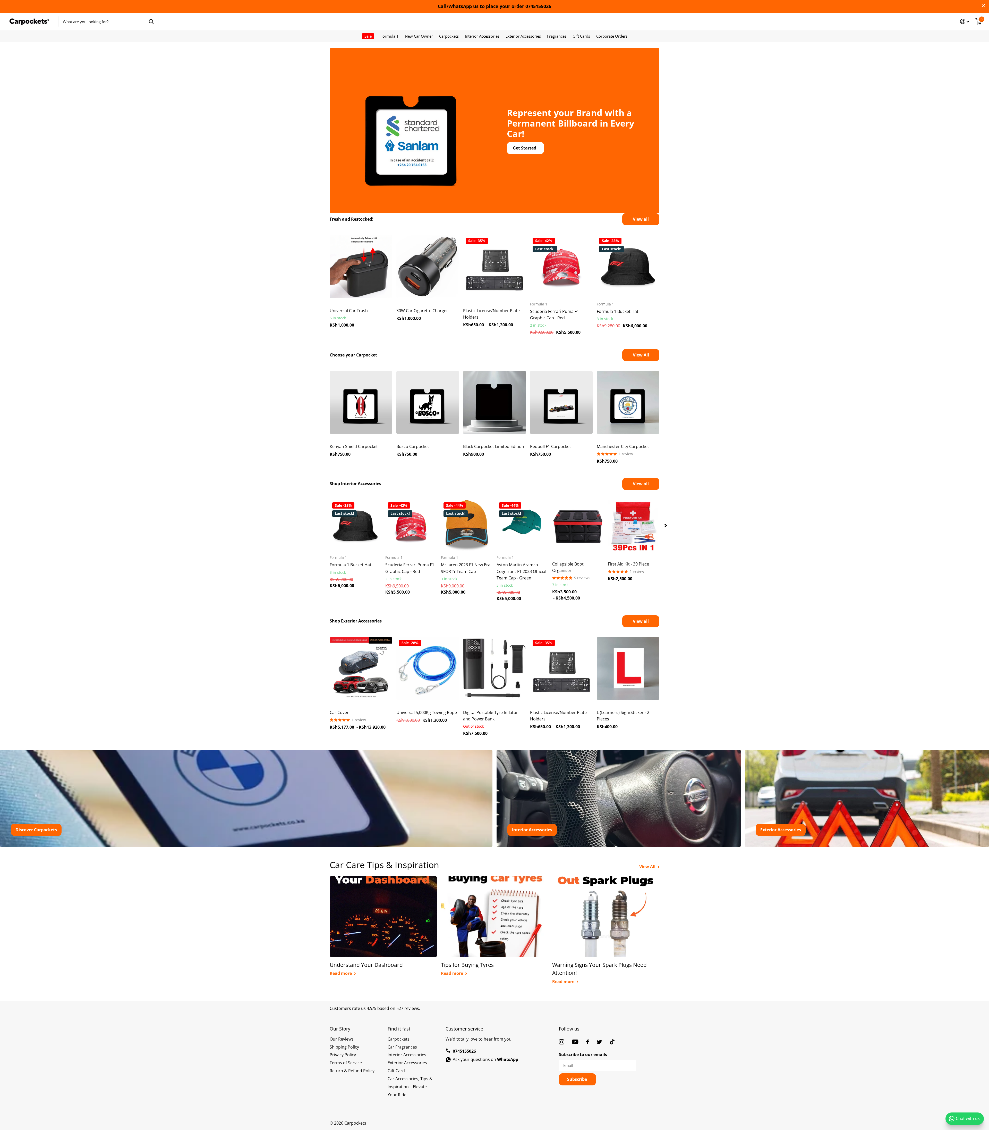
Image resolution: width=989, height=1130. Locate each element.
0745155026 (464, 1051)
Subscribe (577, 1079)
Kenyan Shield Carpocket (354, 446)
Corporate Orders (611, 36)
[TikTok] (612, 1041)
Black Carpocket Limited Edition (493, 446)
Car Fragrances (402, 1047)
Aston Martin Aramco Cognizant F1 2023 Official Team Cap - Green (521, 571)
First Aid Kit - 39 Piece (628, 564)
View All (641, 355)
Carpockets (449, 36)
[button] (665, 525)
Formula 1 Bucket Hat (617, 311)
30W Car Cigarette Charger (422, 310)
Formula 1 (389, 36)
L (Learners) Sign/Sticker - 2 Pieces (623, 716)
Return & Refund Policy (352, 1071)
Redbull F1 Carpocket (550, 446)
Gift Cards (581, 36)
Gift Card (396, 1071)
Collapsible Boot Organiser (568, 567)
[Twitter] (599, 1041)
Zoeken (151, 21)
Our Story (340, 1029)
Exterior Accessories (523, 36)
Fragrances (556, 36)
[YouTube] (575, 1041)
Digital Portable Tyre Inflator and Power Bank (490, 716)
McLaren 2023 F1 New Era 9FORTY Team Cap (465, 568)
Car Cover (339, 712)
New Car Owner (419, 36)
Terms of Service (346, 1063)
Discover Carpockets (36, 830)
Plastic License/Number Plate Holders (491, 314)
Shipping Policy (344, 1047)
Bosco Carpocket (412, 446)
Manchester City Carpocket (623, 446)
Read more (341, 973)
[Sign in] (964, 21)
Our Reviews (342, 1039)
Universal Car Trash (349, 310)
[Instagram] (561, 1041)
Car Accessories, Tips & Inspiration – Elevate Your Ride (410, 1087)
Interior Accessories (482, 36)
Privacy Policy (343, 1055)
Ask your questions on (485, 1059)
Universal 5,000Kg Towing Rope (426, 712)
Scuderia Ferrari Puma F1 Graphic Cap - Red (554, 315)
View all (641, 219)
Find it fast (399, 1029)
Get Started (525, 148)
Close (983, 5)
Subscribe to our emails (583, 1054)
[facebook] (587, 1041)
